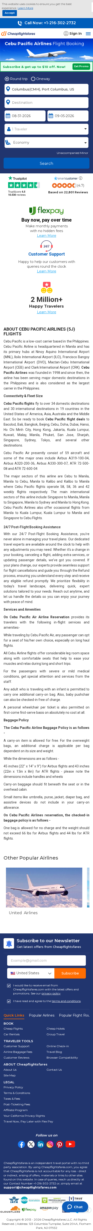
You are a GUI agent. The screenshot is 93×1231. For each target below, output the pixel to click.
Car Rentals (12, 1034)
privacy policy (51, 993)
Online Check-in (57, 1046)
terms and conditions (66, 1001)
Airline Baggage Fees (18, 1052)
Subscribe (70, 973)
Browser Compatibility (62, 1057)
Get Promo (81, 66)
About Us (10, 1069)
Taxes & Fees (12, 1098)
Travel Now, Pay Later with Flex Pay (28, 1121)
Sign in (75, 33)
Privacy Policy (13, 1087)
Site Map (10, 1075)
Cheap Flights (13, 1028)
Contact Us (54, 1069)
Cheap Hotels (55, 1028)
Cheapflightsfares (19, 34)
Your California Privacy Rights (24, 1115)
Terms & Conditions (17, 1093)
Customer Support (17, 1046)
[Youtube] (70, 1144)
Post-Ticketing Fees (17, 1104)
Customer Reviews (16, 1057)
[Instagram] (50, 1144)
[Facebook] (21, 1147)
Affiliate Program (16, 1110)
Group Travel (55, 1034)
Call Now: (50, 23)
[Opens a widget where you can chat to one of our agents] (75, 1207)
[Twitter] (31, 1144)
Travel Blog (54, 1052)
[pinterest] (59, 1144)
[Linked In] (40, 1144)
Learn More (25, 8)
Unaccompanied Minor (72, 153)
